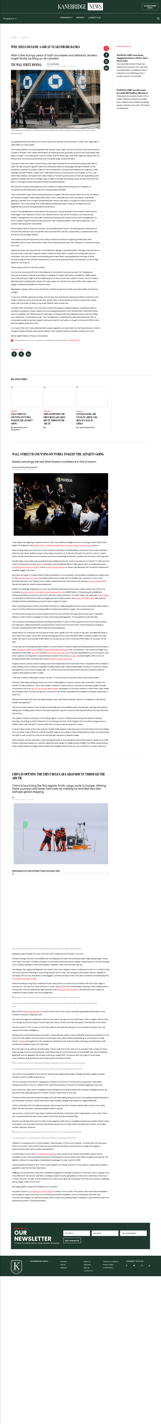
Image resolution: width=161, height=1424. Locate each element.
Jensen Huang (86, 545)
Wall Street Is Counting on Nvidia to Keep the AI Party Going (58, 454)
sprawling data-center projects (25, 567)
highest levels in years (28, 578)
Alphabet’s (21, 649)
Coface (21, 1041)
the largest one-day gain (57, 653)
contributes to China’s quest (40, 1191)
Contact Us (88, 1271)
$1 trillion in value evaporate (60, 659)
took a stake (103, 595)
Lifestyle (94, 17)
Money (80, 17)
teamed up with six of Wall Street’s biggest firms (41, 592)
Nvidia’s (36, 545)
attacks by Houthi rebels (67, 989)
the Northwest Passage (46, 1154)
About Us (87, 1261)
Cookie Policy (108, 1268)
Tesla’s (33, 649)
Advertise (87, 1265)
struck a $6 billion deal (84, 598)
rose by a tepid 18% (96, 581)
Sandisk (55, 688)
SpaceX (73, 656)
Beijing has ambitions (32, 1011)
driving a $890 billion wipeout (55, 649)
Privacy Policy (108, 1265)
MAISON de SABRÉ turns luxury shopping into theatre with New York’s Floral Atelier (132, 58)
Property (66, 17)
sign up (86, 1268)
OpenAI (39, 564)
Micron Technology (39, 688)
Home (14, 38)
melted (62, 986)
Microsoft (36, 653)
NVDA (59, 545)
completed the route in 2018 (24, 978)
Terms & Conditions (110, 1261)
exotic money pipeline (55, 567)
